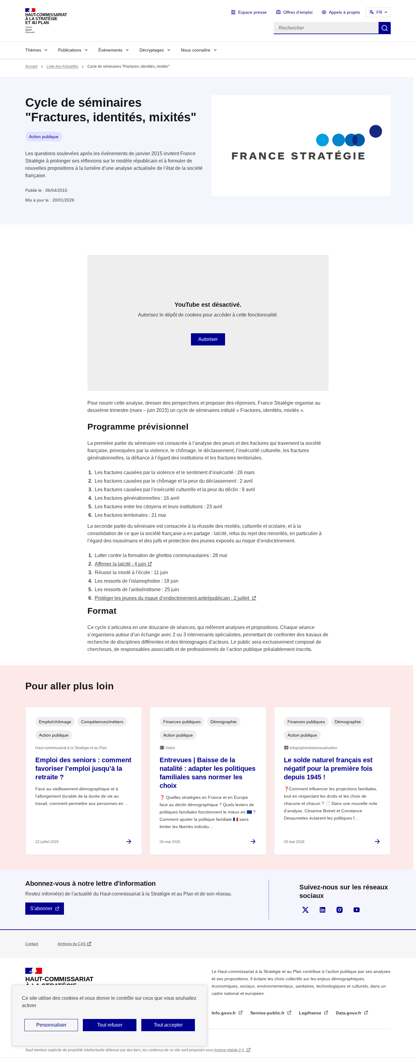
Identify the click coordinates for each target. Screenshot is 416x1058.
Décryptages (151, 50)
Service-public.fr (268, 1012)
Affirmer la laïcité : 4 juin (120, 564)
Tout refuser (109, 1025)
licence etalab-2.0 (229, 1050)
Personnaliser (51, 1025)
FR (379, 12)
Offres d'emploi (297, 12)
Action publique (43, 136)
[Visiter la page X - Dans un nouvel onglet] (305, 910)
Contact (31, 944)
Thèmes (33, 50)
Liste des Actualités (62, 66)
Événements (110, 50)
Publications (69, 50)
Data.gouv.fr (349, 1012)
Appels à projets (344, 12)
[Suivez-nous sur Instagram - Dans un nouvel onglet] (339, 910)
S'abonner (41, 908)
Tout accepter (168, 1025)
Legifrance (311, 1012)
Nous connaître (195, 50)
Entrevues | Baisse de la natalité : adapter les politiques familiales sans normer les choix (208, 772)
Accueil (31, 66)
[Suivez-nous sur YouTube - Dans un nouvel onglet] (357, 910)
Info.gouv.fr (224, 1012)
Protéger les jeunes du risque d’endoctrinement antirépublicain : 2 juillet (172, 598)
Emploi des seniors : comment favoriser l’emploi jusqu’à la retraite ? (83, 768)
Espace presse (252, 12)
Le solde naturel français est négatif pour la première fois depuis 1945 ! (328, 768)
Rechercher (385, 28)
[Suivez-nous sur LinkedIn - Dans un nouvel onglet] (322, 910)
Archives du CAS (72, 944)
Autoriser (208, 339)
